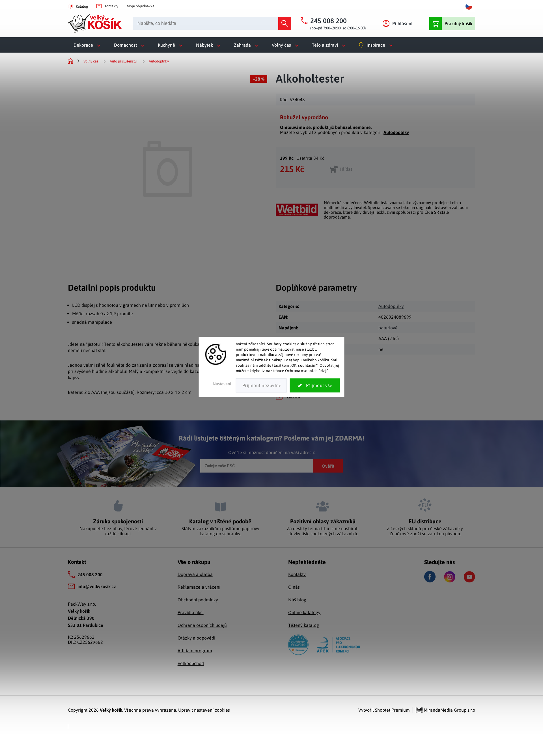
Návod (293, 396)
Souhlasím (315, 386)
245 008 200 (90, 574)
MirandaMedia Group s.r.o (449, 710)
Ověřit (328, 465)
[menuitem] (88, 45)
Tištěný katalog (303, 625)
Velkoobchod (191, 663)
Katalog (82, 6)
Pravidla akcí (191, 612)
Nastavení (222, 384)
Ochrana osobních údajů (202, 625)
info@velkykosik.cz (96, 586)
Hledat (284, 23)
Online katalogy (304, 612)
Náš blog (297, 599)
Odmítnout (261, 386)
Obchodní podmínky (198, 599)
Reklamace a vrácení (199, 587)
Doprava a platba (195, 574)
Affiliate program (195, 650)
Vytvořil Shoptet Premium (384, 710)
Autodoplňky (396, 132)
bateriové (388, 327)
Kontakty (111, 6)
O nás (294, 587)
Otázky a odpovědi (196, 637)
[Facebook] (430, 576)
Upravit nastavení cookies (204, 710)
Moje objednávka (140, 6)
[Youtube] (469, 576)
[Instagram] (449, 576)
